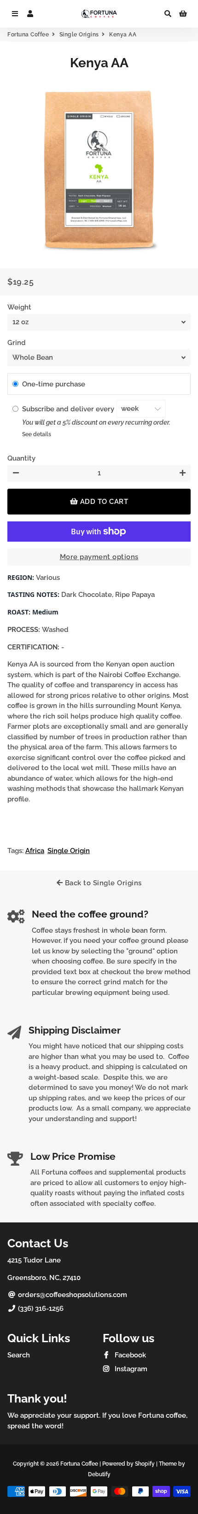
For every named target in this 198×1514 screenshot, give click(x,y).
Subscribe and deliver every (69, 408)
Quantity (21, 458)
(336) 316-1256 (40, 1308)
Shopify (145, 1464)
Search (18, 1355)
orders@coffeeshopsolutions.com (71, 1295)
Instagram (130, 1369)
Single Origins (79, 34)
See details (36, 434)
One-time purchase (53, 384)
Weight (19, 307)
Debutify (99, 1474)
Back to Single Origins (102, 883)
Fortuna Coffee (28, 34)
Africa (34, 851)
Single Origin (68, 851)
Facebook (129, 1355)
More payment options (99, 557)
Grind (16, 343)
